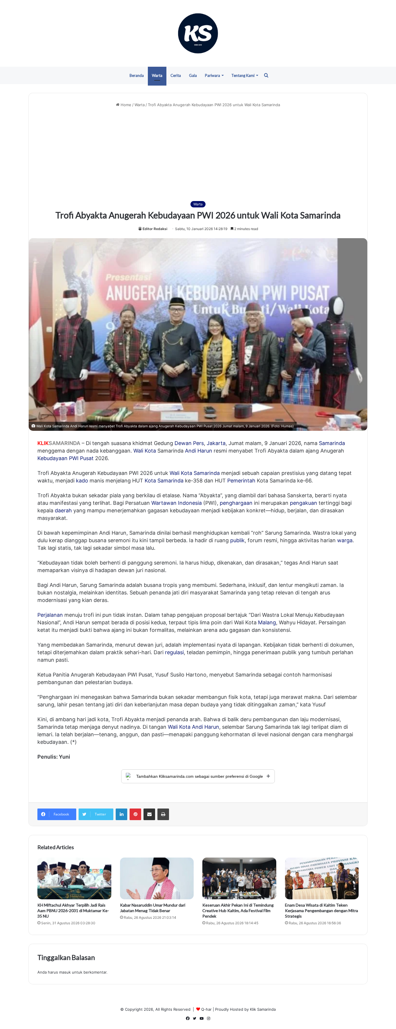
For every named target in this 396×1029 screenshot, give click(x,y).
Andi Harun (198, 451)
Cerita (175, 75)
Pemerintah (241, 481)
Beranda (137, 75)
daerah (63, 510)
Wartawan (164, 503)
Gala (193, 75)
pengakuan (303, 503)
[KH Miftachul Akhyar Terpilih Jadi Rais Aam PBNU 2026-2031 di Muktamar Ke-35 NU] (74, 878)
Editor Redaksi (155, 229)
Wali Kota (144, 451)
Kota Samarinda (164, 481)
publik (237, 540)
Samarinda (332, 443)
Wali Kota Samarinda (195, 473)
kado (82, 481)
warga (345, 540)
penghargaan (236, 503)
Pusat (87, 458)
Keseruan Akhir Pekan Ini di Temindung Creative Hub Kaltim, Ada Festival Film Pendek (238, 910)
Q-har (206, 1009)
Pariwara (212, 75)
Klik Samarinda (263, 1009)
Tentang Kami (243, 75)
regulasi (174, 652)
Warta (157, 75)
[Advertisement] (198, 154)
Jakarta (216, 443)
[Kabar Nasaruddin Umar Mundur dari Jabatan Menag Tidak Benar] (157, 878)
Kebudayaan (52, 458)
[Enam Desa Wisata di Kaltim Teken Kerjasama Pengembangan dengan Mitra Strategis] (322, 878)
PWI (74, 458)
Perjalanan (50, 615)
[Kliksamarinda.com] (198, 33)
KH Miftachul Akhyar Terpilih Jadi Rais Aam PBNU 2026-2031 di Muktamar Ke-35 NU (73, 910)
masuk (65, 972)
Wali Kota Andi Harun (193, 727)
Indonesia (190, 503)
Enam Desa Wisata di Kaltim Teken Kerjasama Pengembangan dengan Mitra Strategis (321, 910)
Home (125, 104)
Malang (267, 622)
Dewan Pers (189, 443)
